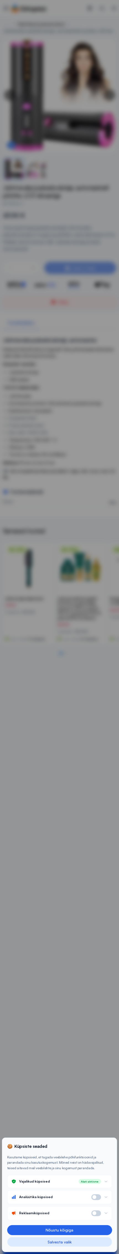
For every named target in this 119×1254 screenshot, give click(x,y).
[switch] (96, 1197)
